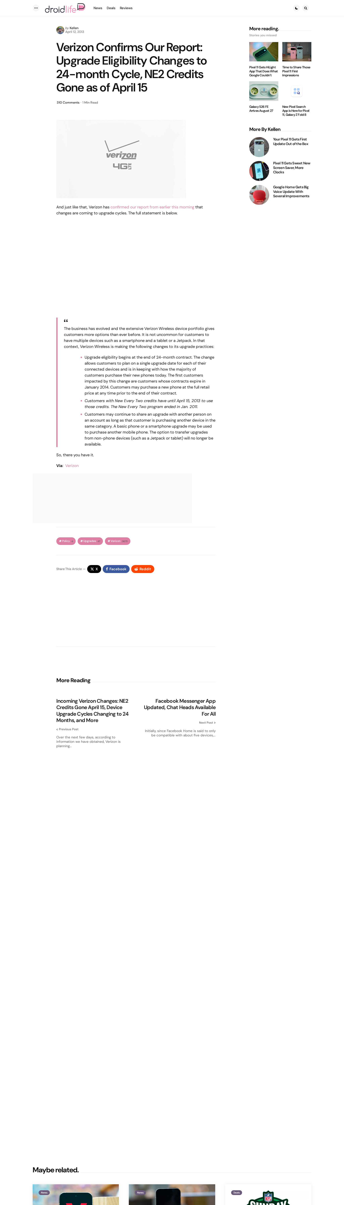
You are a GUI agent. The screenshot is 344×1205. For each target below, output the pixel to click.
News (44, 1192)
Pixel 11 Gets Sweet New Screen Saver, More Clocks (291, 168)
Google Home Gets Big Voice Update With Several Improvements (291, 191)
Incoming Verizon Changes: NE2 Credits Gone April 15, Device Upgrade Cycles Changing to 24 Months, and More (92, 711)
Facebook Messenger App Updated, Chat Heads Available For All (180, 707)
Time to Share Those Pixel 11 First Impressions (296, 71)
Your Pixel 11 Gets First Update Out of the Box (290, 141)
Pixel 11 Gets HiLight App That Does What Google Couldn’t (263, 71)
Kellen (74, 28)
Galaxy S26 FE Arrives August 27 (261, 109)
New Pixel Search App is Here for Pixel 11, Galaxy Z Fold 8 (295, 111)
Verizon (72, 465)
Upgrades (91, 541)
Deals (237, 1192)
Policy (67, 541)
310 (68, 102)
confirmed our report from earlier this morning (152, 207)
